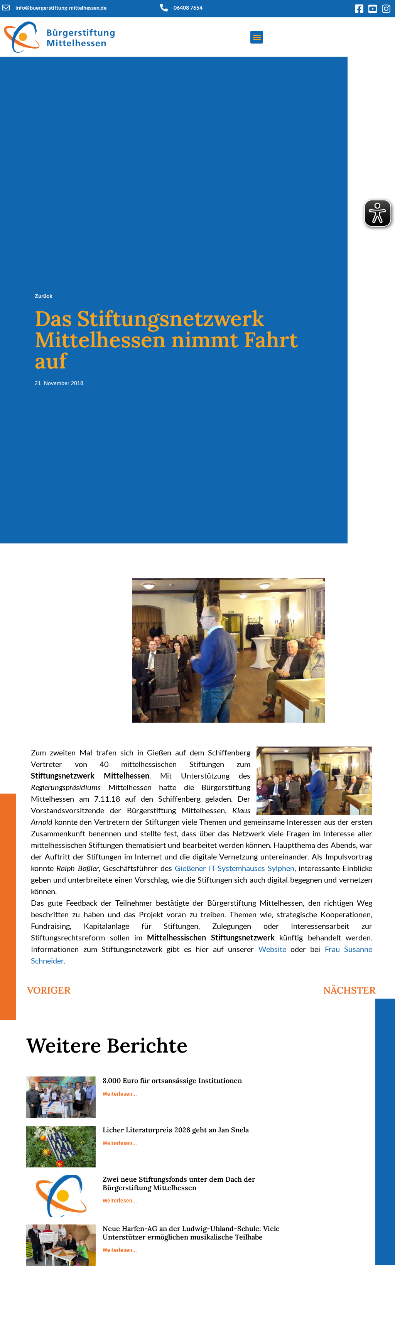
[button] (256, 37)
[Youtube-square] (373, 8)
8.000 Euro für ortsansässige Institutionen (172, 1080)
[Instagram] (386, 8)
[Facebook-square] (359, 8)
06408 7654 (188, 7)
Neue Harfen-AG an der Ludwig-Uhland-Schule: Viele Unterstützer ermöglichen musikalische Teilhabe (191, 1232)
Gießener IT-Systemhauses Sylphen (234, 868)
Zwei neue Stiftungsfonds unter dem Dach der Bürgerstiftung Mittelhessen (179, 1183)
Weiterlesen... (120, 1094)
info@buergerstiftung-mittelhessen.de (60, 7)
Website (272, 949)
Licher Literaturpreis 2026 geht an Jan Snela (176, 1129)
